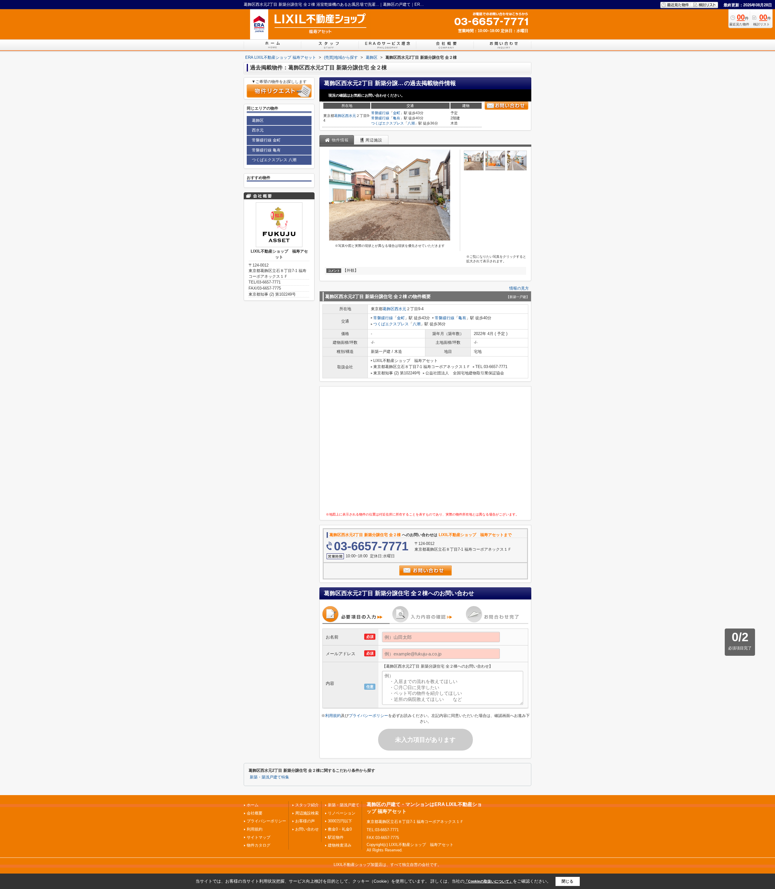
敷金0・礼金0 (340, 829)
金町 (396, 113)
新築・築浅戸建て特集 (269, 777)
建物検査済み (339, 845)
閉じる (567, 881)
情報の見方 (519, 288)
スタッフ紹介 (307, 805)
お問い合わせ (307, 829)
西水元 (350, 116)
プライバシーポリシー (368, 715)
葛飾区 (339, 116)
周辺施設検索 (307, 813)
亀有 (396, 118)
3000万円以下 (340, 821)
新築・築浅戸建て (343, 805)
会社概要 (254, 813)
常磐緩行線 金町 (266, 140)
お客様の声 (305, 821)
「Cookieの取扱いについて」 (488, 881)
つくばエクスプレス (387, 123)
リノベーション (341, 813)
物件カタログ (258, 845)
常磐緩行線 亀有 (266, 150)
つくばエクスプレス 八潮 (274, 160)
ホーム (253, 805)
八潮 (411, 123)
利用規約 (333, 715)
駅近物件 (336, 837)
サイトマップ (258, 837)
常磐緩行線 (380, 113)
